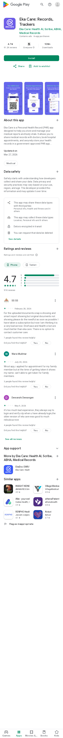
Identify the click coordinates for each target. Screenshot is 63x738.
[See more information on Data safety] (57, 172)
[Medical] (11, 163)
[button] (34, 47)
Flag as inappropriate (18, 523)
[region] (31, 45)
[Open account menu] (57, 4)
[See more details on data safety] (14, 239)
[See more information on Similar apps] (57, 479)
